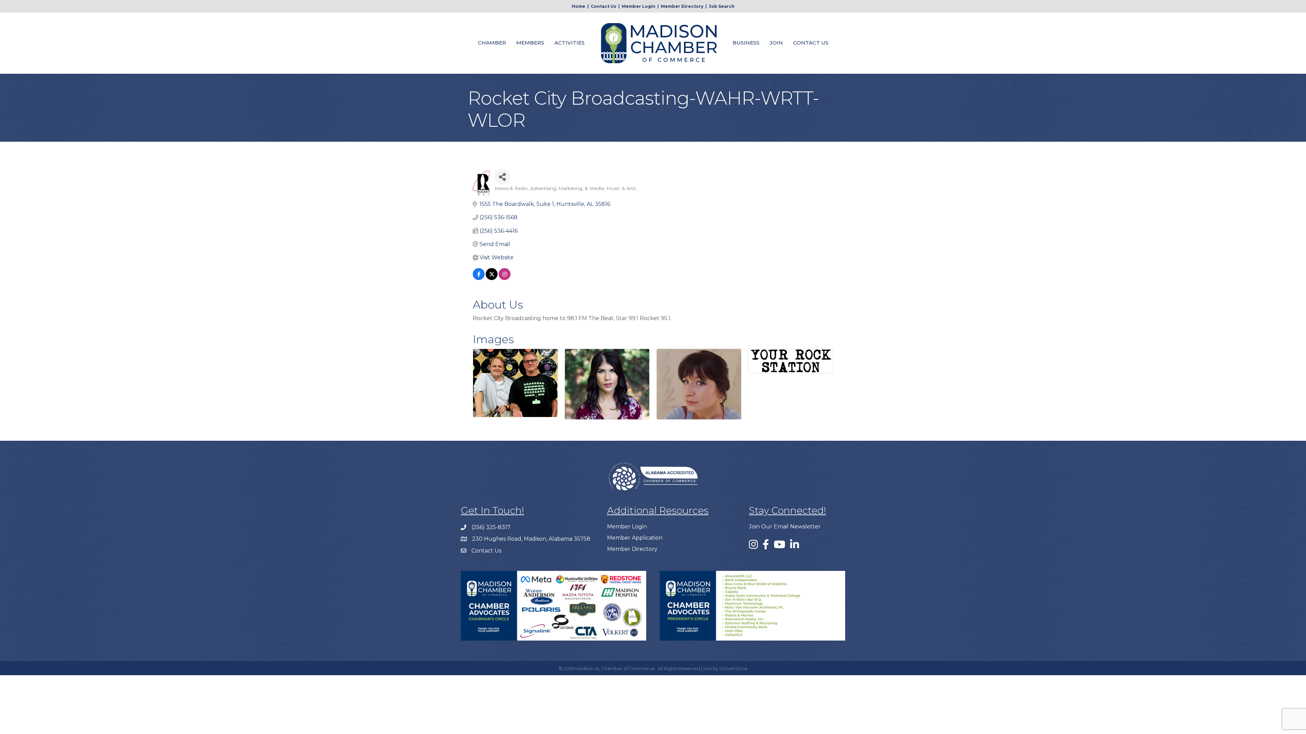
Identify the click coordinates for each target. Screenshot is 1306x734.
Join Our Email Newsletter (785, 526)
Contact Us (603, 6)
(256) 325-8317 (490, 527)
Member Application (635, 538)
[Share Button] (502, 176)
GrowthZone (733, 668)
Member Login (638, 6)
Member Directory (682, 6)
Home (578, 6)
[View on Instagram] (504, 278)
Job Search (722, 6)
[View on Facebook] (479, 278)
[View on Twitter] (492, 278)
